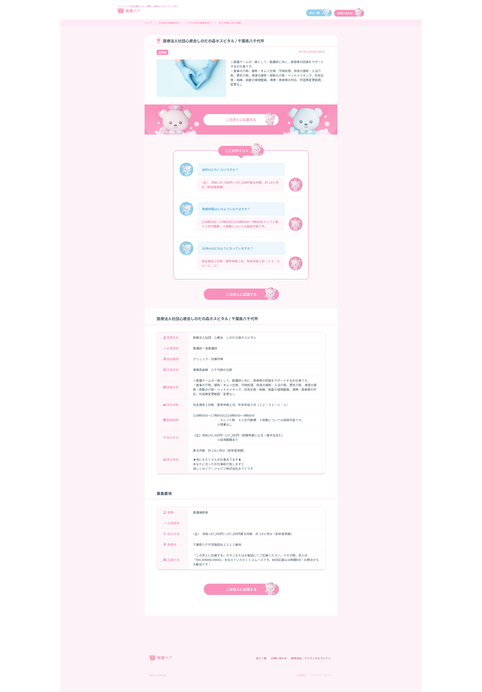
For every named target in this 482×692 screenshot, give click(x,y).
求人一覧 (261, 658)
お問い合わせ (279, 658)
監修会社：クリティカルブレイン (311, 658)
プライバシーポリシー (321, 675)
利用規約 (301, 675)
